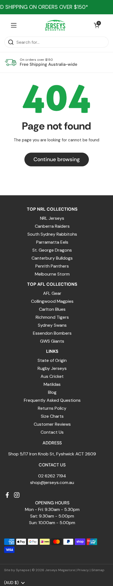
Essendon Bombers (52, 333)
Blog (52, 392)
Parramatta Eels (52, 242)
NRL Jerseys (52, 218)
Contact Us (52, 432)
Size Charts (52, 416)
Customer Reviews (52, 424)
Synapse (22, 570)
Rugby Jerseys (52, 368)
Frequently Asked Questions (52, 400)
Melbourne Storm (52, 274)
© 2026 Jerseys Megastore (53, 570)
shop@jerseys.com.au (52, 482)
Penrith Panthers (52, 266)
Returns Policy (52, 408)
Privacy (83, 570)
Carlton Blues (52, 309)
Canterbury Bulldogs (52, 258)
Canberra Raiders (52, 226)
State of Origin (52, 360)
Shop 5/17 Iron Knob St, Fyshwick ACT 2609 (52, 454)
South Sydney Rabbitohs (52, 234)
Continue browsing (56, 159)
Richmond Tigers (52, 317)
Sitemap (97, 570)
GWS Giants (52, 341)
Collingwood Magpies (52, 301)
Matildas (52, 384)
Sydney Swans (52, 325)
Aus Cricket (52, 376)
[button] (96, 25)
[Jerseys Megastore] (55, 25)
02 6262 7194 (52, 476)
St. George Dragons (52, 250)
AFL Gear (52, 293)
